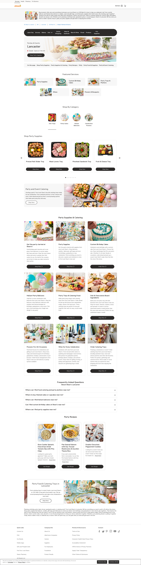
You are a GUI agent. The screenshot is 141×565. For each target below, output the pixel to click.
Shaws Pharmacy (21, 554)
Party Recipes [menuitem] (73, 65)
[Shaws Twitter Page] (103, 532)
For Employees (48, 547)
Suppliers (47, 543)
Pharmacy (28, 1)
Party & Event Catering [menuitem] (106, 65)
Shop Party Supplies (36, 55)
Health (22, 1)
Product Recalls (48, 554)
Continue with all (113, 562)
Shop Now (39, 169)
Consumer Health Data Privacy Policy (82, 539)
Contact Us (20, 531)
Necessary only (102, 562)
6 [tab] (73, 177)
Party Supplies (43, 82)
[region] (70, 562)
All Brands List (21, 558)
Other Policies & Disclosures (80, 554)
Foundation (47, 550)
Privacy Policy (76, 535)
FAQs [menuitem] (80, 65)
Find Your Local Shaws (23, 550)
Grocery (17, 1)
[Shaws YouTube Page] (115, 532)
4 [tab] (70, 177)
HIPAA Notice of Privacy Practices (81, 547)
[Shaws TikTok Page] (118, 532)
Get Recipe (49, 467)
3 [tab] (68, 177)
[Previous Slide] (21, 158)
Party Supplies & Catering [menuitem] (59, 65)
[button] (119, 5)
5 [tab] (72, 177)
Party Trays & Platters (109, 82)
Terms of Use (76, 531)
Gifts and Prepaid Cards (23, 547)
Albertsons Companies (50, 535)
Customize (10, 562)
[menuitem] (30, 32)
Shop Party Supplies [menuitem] (43, 65)
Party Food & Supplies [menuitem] (91, 65)
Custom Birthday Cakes (77, 82)
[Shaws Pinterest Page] (107, 532)
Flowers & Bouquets (92, 92)
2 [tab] (67, 177)
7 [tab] (75, 177)
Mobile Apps (20, 543)
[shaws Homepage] (17, 6)
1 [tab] (65, 177)
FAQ (18, 535)
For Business (35, 1)
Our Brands (20, 539)
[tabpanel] (36, 156)
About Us (47, 531)
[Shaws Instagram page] (111, 532)
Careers (46, 539)
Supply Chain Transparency (79, 550)
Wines (56, 92)
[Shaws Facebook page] (99, 532)
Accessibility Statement (79, 543)
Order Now (106, 266)
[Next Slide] (119, 158)
